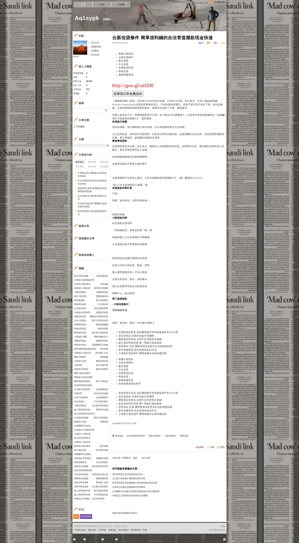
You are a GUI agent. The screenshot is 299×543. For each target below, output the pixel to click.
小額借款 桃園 (80, 337)
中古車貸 (123, 64)
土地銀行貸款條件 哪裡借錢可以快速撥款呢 (143, 353)
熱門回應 (92, 166)
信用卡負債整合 (81, 397)
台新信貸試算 (102, 276)
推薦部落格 (96, 46)
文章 (83, 4)
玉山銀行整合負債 (100, 405)
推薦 (201, 447)
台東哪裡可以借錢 (82, 426)
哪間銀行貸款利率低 (99, 316)
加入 (211, 540)
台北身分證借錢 (81, 418)
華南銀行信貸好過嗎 (83, 377)
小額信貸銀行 (170, 436)
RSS (76, 516)
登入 (205, 540)
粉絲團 (79, 540)
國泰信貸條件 (102, 369)
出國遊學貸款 (102, 292)
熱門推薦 (104, 166)
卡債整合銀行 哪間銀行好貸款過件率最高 (92, 174)
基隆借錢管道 (126, 75)
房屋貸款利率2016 (100, 466)
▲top (223, 526)
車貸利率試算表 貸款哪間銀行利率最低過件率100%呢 (148, 332)
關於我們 (92, 530)
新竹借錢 (104, 446)
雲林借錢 (104, 357)
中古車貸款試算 (101, 494)
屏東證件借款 (80, 304)
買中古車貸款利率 (100, 320)
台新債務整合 (102, 397)
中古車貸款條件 (101, 401)
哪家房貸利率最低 (82, 381)
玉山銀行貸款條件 (100, 486)
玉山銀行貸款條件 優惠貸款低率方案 (128, 478)
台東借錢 (104, 284)
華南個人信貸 (102, 482)
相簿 (102, 4)
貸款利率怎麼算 (81, 482)
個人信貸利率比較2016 (84, 413)
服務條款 (112, 530)
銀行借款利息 (80, 450)
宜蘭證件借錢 (102, 458)
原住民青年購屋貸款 (83, 470)
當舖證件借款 (102, 341)
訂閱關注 (95, 51)
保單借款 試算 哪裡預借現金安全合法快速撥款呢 (145, 346)
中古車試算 (103, 304)
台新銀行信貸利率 (82, 312)
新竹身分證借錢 (101, 393)
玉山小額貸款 (80, 320)
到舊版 (107, 19)
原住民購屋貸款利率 (130, 383)
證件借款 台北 (101, 353)
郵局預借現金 (102, 361)
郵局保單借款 (80, 332)
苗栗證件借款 (80, 345)
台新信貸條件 (126, 57)
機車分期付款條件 (82, 373)
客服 (145, 530)
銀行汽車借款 (102, 381)
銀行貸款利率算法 (82, 438)
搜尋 (106, 110)
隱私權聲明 (136, 530)
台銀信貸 (78, 365)
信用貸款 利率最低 (82, 458)
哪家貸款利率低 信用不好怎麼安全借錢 (140, 339)
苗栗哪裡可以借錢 (100, 345)
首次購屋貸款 (102, 389)
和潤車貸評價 (126, 68)
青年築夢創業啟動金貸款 (85, 349)
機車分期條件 (80, 357)
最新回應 (92, 162)
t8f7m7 (76, 56)
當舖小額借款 (126, 53)
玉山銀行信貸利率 (82, 389)
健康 (135, 458)
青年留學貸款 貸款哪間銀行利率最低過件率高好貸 (134, 483)
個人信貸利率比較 (82, 494)
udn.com (222, 530)
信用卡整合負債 (81, 486)
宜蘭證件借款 (80, 341)
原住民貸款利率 (101, 308)
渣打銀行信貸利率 (100, 332)
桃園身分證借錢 (81, 478)
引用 (211, 447)
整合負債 (123, 61)
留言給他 (95, 55)
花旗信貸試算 (80, 316)
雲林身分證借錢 (81, 466)
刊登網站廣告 (80, 530)
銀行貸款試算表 (101, 490)
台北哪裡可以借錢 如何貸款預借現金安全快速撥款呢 (135, 491)
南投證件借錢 (102, 409)
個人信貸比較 (102, 365)
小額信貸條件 (80, 292)
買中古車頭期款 (101, 418)
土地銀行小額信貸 (82, 434)
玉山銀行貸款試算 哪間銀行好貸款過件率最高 (92, 205)
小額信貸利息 (80, 405)
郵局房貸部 (103, 328)
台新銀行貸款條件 (82, 284)
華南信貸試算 (80, 328)
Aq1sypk (87, 18)
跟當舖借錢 (79, 300)
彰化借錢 (104, 349)
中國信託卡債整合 (82, 499)
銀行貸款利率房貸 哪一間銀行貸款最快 (140, 343)
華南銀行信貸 (80, 422)
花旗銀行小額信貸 (82, 288)
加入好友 (95, 42)
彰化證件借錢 (102, 450)
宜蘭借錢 (104, 422)
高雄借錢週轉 (102, 324)
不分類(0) (80, 126)
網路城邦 (218, 540)
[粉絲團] (74, 539)
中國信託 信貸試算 (82, 353)
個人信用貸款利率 (82, 490)
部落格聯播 (86, 516)
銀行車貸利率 (99, 499)
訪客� (120, 4)
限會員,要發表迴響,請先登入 (125, 513)
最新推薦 (104, 162)
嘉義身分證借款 (81, 369)
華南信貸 (123, 71)
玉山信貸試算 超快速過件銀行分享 (92, 197)
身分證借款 (79, 401)
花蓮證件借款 (102, 312)
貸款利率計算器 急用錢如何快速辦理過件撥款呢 (92, 190)
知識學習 (126, 458)
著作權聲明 (124, 530)
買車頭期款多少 (101, 337)
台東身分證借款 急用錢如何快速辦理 (128, 487)
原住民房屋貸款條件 (83, 385)
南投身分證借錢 (101, 288)
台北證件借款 (80, 308)
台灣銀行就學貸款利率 (84, 280)
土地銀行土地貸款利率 (84, 430)
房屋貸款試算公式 (100, 474)
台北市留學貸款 (81, 474)
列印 (222, 447)
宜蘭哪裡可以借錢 (82, 454)
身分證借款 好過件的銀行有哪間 (136, 336)
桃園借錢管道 (102, 478)
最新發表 (80, 162)
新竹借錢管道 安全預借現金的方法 (138, 350)
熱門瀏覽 (80, 166)
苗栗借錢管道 (102, 296)
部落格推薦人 (87, 255)
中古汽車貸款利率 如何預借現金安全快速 (92, 182)
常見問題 (102, 530)
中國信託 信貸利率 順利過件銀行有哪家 (130, 495)
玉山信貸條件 (102, 462)
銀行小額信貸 (80, 296)
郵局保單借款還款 (82, 446)
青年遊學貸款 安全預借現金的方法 (127, 474)
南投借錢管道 (80, 462)
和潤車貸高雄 (80, 324)
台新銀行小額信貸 (82, 442)
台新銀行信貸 (80, 361)
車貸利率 (78, 393)
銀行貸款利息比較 (82, 409)
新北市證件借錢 (81, 276)
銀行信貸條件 (102, 300)
